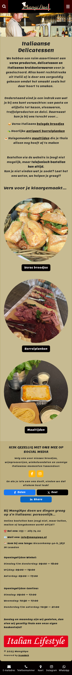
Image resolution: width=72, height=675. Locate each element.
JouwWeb (23, 655)
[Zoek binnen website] (4, 6)
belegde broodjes (50, 124)
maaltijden (40, 138)
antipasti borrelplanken (45, 131)
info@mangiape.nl (34, 537)
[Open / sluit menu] (68, 6)
